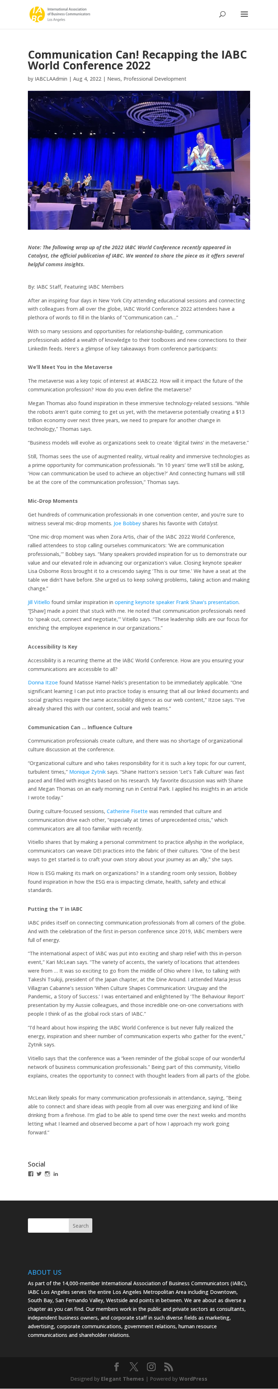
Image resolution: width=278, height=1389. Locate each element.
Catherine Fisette (127, 811)
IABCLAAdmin (51, 78)
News (114, 78)
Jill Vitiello (39, 602)
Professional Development (154, 78)
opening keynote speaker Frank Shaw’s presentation (177, 602)
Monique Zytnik (87, 771)
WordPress (193, 1378)
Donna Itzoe (43, 682)
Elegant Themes (122, 1378)
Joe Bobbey (127, 523)
